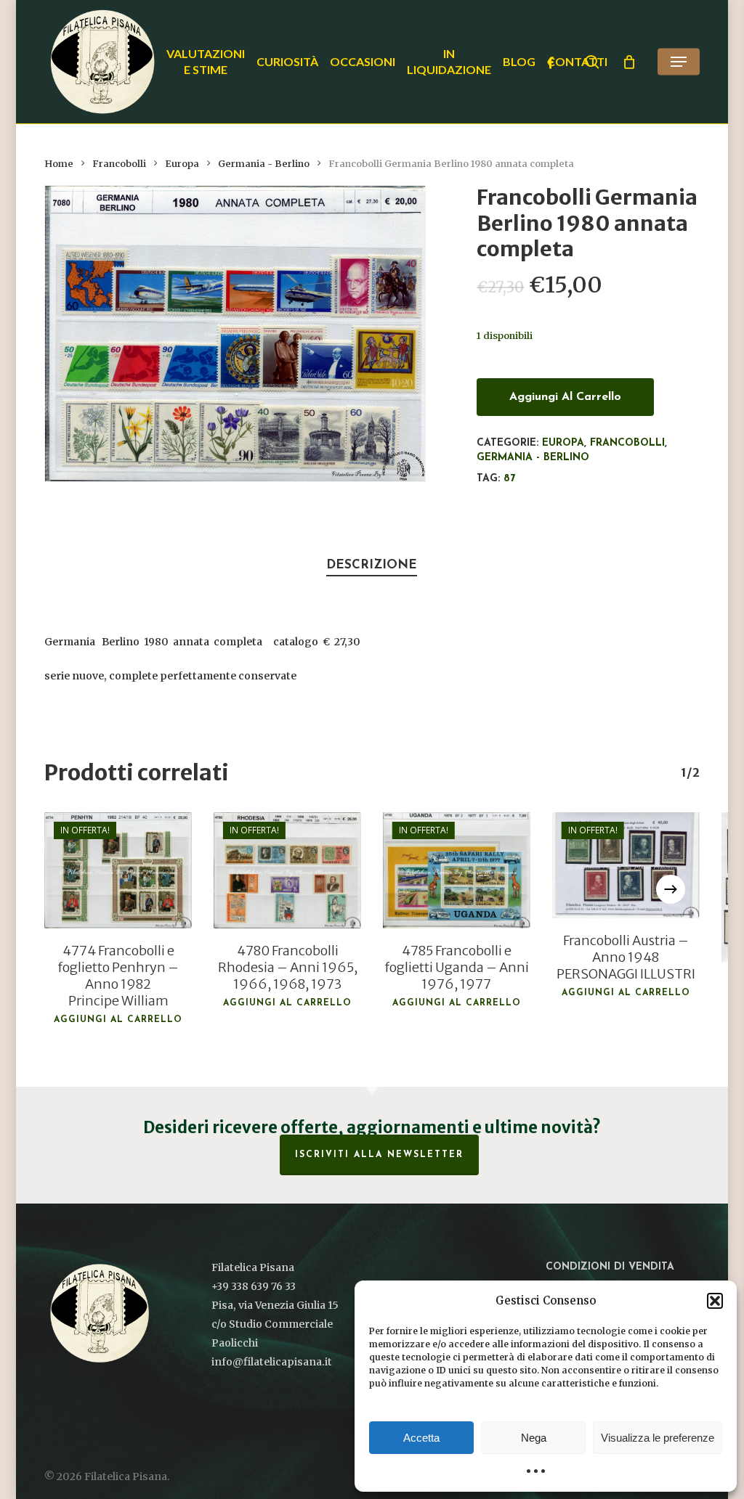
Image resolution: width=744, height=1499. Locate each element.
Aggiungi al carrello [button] (118, 1020)
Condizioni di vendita (610, 1267)
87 (509, 478)
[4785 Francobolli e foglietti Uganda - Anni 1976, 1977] (456, 870)
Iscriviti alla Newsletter (379, 1155)
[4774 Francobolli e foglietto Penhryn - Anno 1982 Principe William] (118, 870)
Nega (533, 1437)
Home (58, 164)
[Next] (670, 889)
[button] (715, 1301)
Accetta (421, 1437)
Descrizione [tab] (371, 565)
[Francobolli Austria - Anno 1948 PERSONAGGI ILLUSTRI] (626, 865)
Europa (182, 164)
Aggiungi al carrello (565, 397)
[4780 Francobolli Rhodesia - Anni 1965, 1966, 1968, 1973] (287, 870)
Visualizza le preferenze (657, 1437)
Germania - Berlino (264, 164)
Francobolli (119, 164)
